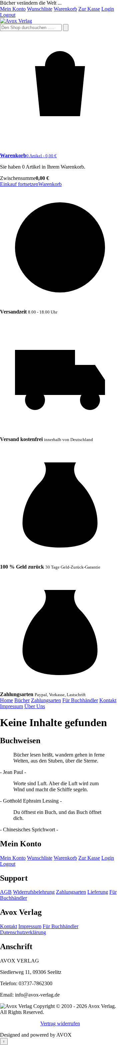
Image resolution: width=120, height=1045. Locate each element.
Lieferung (97, 892)
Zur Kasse (89, 9)
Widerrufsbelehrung (34, 892)
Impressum (11, 706)
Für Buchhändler (80, 700)
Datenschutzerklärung (23, 932)
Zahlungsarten (46, 700)
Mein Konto (13, 9)
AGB (6, 892)
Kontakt (107, 700)
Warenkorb (65, 9)
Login (107, 9)
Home (6, 700)
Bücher (22, 700)
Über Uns (34, 706)
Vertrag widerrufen (60, 1023)
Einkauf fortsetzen (19, 184)
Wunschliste (39, 9)
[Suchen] (65, 27)
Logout (7, 15)
